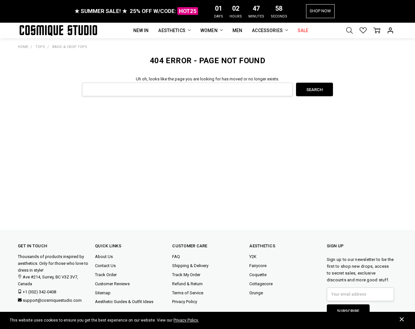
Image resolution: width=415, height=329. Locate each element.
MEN (237, 30)
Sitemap (103, 292)
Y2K (252, 256)
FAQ (176, 256)
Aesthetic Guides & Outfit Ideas (124, 301)
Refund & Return (187, 283)
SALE (303, 30)
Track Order (106, 274)
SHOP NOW (320, 10)
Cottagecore (261, 283)
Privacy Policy (184, 301)
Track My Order (186, 274)
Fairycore (258, 265)
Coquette (258, 274)
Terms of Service (187, 292)
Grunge (256, 292)
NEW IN (141, 30)
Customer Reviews (112, 283)
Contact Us (105, 265)
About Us (104, 256)
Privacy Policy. (186, 320)
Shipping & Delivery (190, 265)
